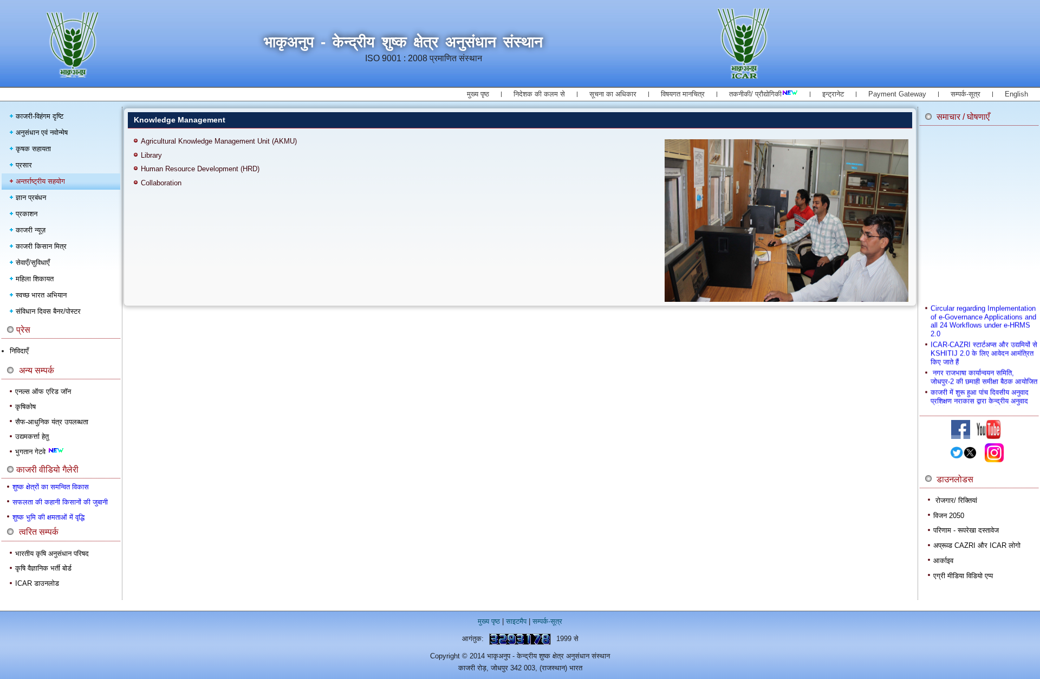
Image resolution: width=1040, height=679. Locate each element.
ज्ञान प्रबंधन (31, 197)
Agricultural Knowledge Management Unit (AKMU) (219, 141)
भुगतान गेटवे (31, 452)
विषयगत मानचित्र (683, 94)
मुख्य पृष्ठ (478, 94)
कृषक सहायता (33, 149)
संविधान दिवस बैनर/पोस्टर (48, 311)
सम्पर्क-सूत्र (965, 94)
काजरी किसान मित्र (41, 246)
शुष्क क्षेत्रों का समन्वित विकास (50, 487)
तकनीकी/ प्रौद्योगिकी (755, 94)
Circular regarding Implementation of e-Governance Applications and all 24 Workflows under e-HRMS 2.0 (983, 315)
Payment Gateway (897, 94)
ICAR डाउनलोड (37, 583)
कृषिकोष (25, 407)
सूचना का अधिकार (612, 94)
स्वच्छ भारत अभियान (41, 295)
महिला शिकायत (35, 279)
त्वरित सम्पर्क (38, 531)
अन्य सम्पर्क (36, 370)
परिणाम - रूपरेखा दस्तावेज (966, 530)
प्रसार (24, 165)
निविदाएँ (19, 351)
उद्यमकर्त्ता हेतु (32, 436)
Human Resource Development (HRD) (200, 169)
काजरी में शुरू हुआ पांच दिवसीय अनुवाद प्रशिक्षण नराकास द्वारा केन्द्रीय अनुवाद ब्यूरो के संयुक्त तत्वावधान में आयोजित (980, 394)
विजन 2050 (948, 516)
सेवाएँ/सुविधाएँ (33, 262)
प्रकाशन (26, 214)
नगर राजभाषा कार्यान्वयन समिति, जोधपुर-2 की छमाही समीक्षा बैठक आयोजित (984, 371)
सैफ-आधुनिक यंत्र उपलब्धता (51, 422)
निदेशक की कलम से (539, 94)
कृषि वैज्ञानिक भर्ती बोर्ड (43, 568)
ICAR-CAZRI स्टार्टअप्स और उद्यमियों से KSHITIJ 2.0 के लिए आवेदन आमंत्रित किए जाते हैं (984, 346)
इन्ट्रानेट (833, 94)
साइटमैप (516, 621)
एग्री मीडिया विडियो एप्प (963, 576)
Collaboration (161, 183)
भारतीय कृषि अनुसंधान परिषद (52, 553)
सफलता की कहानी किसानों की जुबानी (60, 502)
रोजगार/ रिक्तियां (956, 500)
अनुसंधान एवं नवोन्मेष (42, 132)
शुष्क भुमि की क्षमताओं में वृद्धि (48, 517)
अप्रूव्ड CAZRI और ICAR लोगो (976, 545)
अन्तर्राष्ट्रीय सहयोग (40, 181)
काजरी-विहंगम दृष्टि (39, 116)
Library (151, 155)
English (1016, 94)
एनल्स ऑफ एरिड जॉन (43, 391)
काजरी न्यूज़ (31, 230)
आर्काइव (943, 561)
